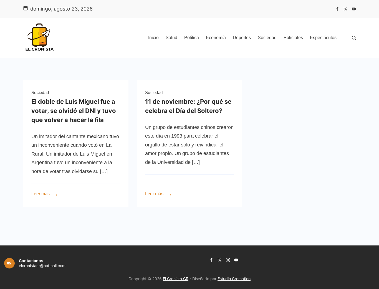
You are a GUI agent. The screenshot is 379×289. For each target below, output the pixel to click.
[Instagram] (228, 260)
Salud (171, 37)
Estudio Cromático (234, 278)
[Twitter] (345, 9)
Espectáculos (323, 37)
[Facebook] (337, 9)
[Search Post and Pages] (354, 38)
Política (191, 37)
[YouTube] (354, 9)
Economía (216, 37)
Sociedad (267, 37)
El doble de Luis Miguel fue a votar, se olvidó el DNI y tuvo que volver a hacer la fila (73, 110)
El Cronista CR (175, 278)
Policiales (293, 37)
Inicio (153, 37)
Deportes (242, 37)
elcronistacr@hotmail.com (42, 265)
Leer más (40, 193)
